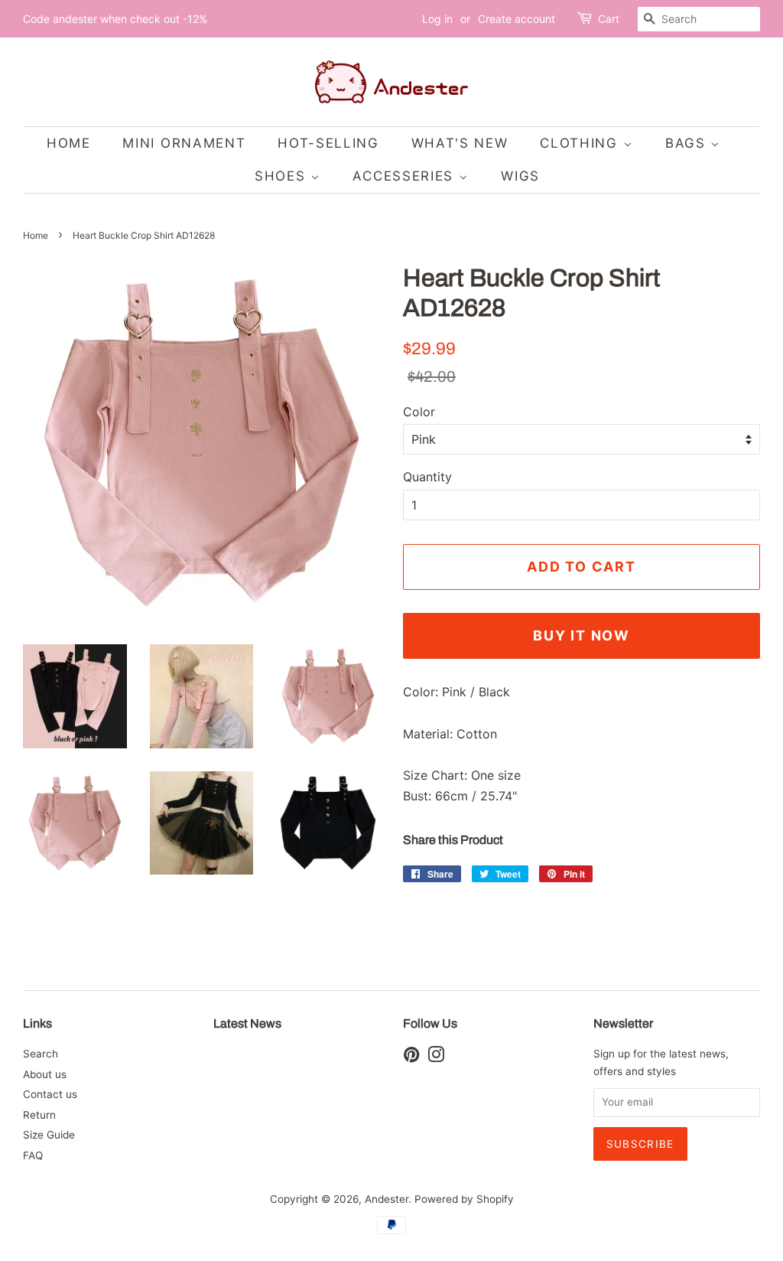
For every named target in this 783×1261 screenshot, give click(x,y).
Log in (437, 18)
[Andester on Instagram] (435, 1057)
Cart (608, 18)
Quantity (427, 476)
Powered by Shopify (464, 1199)
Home (35, 235)
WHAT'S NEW (459, 143)
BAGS (688, 143)
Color (419, 411)
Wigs (520, 176)
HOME (69, 143)
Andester (386, 1199)
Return (39, 1115)
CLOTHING (581, 143)
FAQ (33, 1155)
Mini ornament (183, 143)
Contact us (50, 1094)
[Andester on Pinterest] (411, 1057)
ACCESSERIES (405, 176)
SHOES (282, 176)
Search (40, 1054)
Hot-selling (328, 143)
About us (45, 1074)
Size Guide (49, 1135)
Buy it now (581, 635)
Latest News (247, 1023)
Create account (516, 18)
